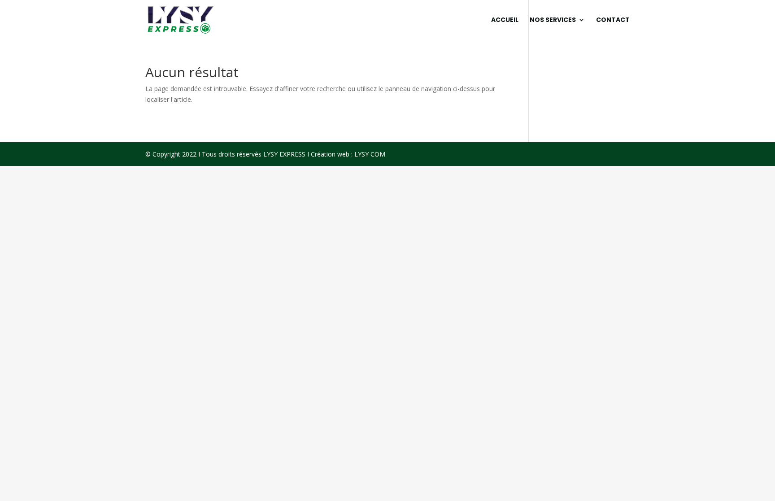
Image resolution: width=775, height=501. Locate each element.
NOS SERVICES (553, 20)
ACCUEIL (504, 20)
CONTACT (613, 20)
